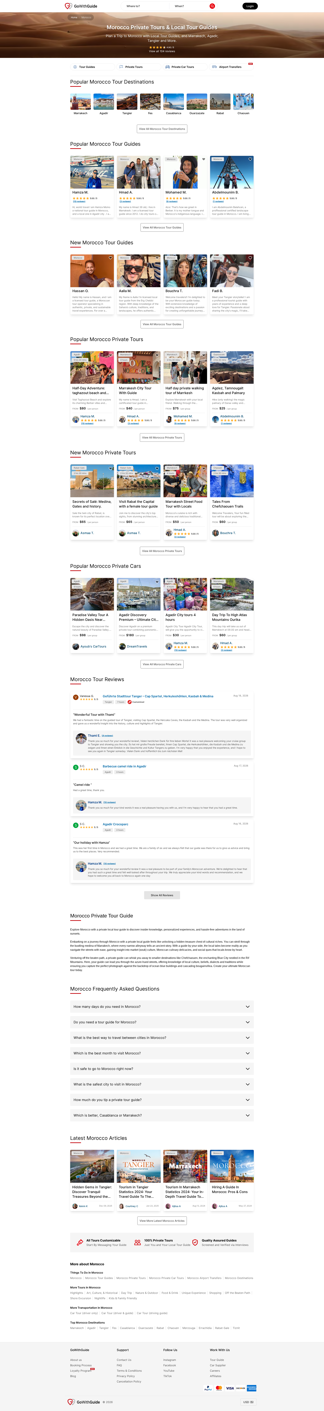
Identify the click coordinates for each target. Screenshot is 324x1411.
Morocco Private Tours (131, 1278)
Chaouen (173, 1328)
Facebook (169, 1365)
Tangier (104, 1328)
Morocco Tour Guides (99, 1278)
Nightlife (99, 1298)
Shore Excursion (80, 1298)
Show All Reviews (162, 895)
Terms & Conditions (129, 1370)
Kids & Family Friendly (123, 1298)
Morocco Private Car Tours (166, 1278)
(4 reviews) (107, 735)
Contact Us (124, 1360)
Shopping (215, 1293)
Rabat (160, 1328)
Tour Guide (217, 1360)
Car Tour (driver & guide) (117, 1313)
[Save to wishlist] (111, 159)
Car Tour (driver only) (84, 1313)
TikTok (167, 1376)
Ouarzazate (145, 1328)
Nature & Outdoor (147, 1293)
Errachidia (205, 1328)
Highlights (76, 1293)
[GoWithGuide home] (81, 6)
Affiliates (215, 1376)
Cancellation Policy (129, 1381)
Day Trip (126, 1293)
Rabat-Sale (222, 1328)
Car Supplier (218, 1365)
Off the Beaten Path (237, 1293)
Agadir (91, 1328)
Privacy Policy (126, 1376)
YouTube (168, 1370)
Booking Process (81, 1365)
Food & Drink (170, 1293)
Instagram (169, 1360)
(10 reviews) (109, 802)
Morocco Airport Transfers (204, 1278)
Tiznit (236, 1328)
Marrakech (77, 1328)
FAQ (119, 1365)
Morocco (76, 1278)
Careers (215, 1370)
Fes (114, 1328)
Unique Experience (194, 1293)
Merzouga (188, 1328)
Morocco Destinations (239, 1278)
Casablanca (127, 1328)
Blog (73, 1376)
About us (76, 1360)
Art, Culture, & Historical (102, 1293)
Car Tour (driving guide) (152, 1313)
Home (74, 17)
